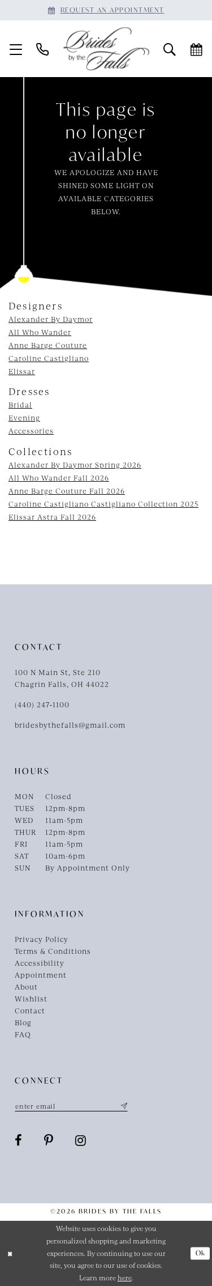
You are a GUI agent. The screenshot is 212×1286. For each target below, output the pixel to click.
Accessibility (39, 963)
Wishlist (31, 999)
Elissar (21, 371)
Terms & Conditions (53, 951)
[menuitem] (16, 48)
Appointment (41, 975)
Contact (30, 1010)
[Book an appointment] (196, 48)
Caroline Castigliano (48, 358)
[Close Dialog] (10, 1253)
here (125, 1277)
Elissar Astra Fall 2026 (52, 517)
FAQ (23, 1034)
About (26, 987)
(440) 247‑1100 (42, 704)
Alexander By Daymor (50, 319)
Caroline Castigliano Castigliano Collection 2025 (103, 504)
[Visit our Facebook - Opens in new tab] (19, 1140)
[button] (16, 48)
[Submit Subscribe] (123, 1105)
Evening (24, 418)
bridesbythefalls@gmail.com (70, 725)
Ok (201, 1253)
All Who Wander (39, 332)
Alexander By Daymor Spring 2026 (74, 465)
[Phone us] (42, 48)
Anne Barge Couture (47, 345)
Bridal (20, 405)
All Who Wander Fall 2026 (58, 478)
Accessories (31, 431)
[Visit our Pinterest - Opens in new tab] (49, 1140)
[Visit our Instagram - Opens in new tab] (80, 1140)
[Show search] (170, 48)
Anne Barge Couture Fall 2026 (66, 491)
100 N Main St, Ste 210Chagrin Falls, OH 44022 (62, 678)
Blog (23, 1022)
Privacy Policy (41, 939)
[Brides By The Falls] (106, 49)
